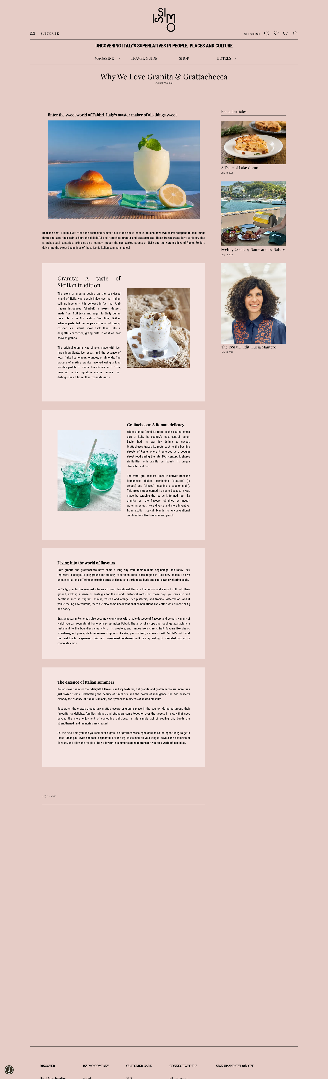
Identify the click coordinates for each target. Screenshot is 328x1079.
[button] (104, 58)
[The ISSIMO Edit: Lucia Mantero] (253, 303)
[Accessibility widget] (9, 1069)
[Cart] (295, 33)
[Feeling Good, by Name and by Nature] (253, 213)
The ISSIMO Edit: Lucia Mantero (248, 347)
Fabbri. (125, 623)
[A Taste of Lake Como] (253, 142)
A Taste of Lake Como (239, 167)
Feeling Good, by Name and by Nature (253, 249)
